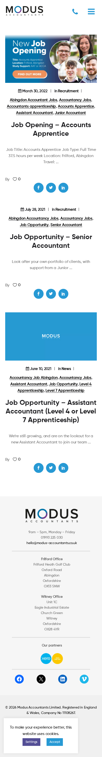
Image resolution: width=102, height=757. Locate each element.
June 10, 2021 (40, 369)
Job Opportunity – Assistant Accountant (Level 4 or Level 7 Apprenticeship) (51, 411)
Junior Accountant (70, 113)
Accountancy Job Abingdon (34, 378)
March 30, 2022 (34, 91)
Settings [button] (32, 742)
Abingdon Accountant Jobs (33, 100)
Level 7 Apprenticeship (65, 390)
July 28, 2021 (35, 209)
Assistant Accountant (34, 113)
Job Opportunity (34, 225)
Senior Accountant (66, 225)
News (66, 369)
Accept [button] (55, 742)
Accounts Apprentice (76, 106)
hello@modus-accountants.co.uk (51, 543)
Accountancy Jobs (75, 100)
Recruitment (68, 91)
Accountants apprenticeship (31, 106)
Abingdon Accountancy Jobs (33, 218)
